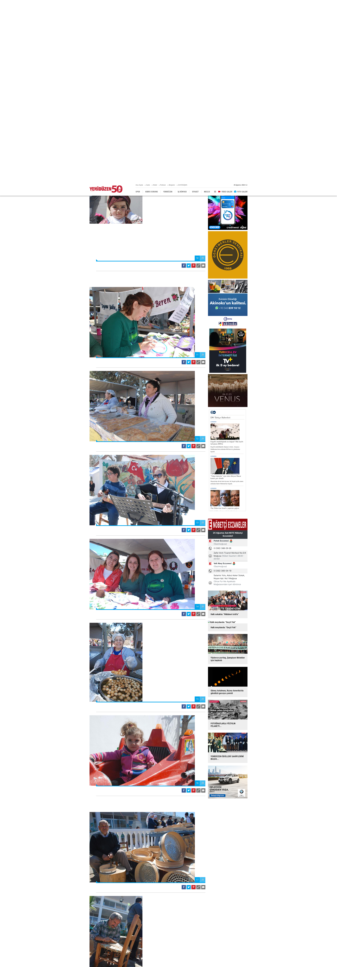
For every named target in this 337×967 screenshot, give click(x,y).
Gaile (148, 2)
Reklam (163, 2)
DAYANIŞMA (182, 2)
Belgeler (172, 2)
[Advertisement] (147, 94)
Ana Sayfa (139, 2)
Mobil (155, 2)
